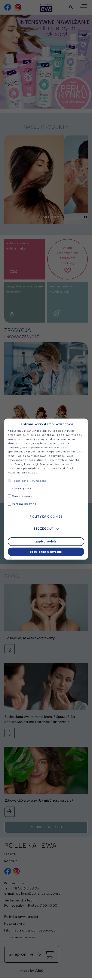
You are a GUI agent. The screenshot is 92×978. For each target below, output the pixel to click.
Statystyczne (22, 488)
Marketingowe (22, 496)
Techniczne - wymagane (29, 480)
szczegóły (43, 528)
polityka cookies (46, 516)
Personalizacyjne (24, 503)
